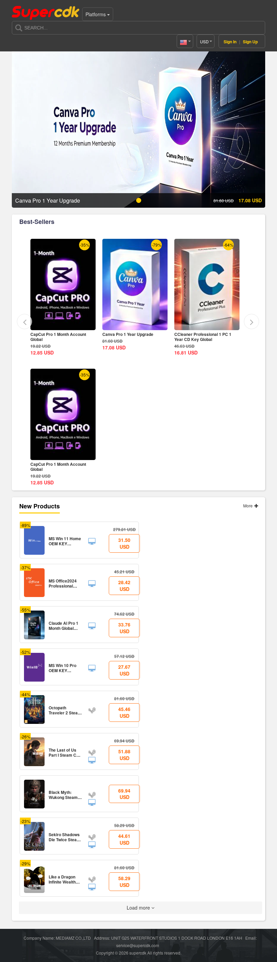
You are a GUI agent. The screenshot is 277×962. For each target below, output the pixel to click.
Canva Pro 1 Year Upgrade (55, 334)
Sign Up (250, 42)
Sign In (230, 42)
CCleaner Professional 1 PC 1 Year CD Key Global (130, 336)
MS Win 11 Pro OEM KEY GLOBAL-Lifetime (198, 336)
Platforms (96, 14)
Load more (139, 907)
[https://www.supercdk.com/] (45, 12)
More (248, 505)
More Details (63, 325)
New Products (39, 506)
